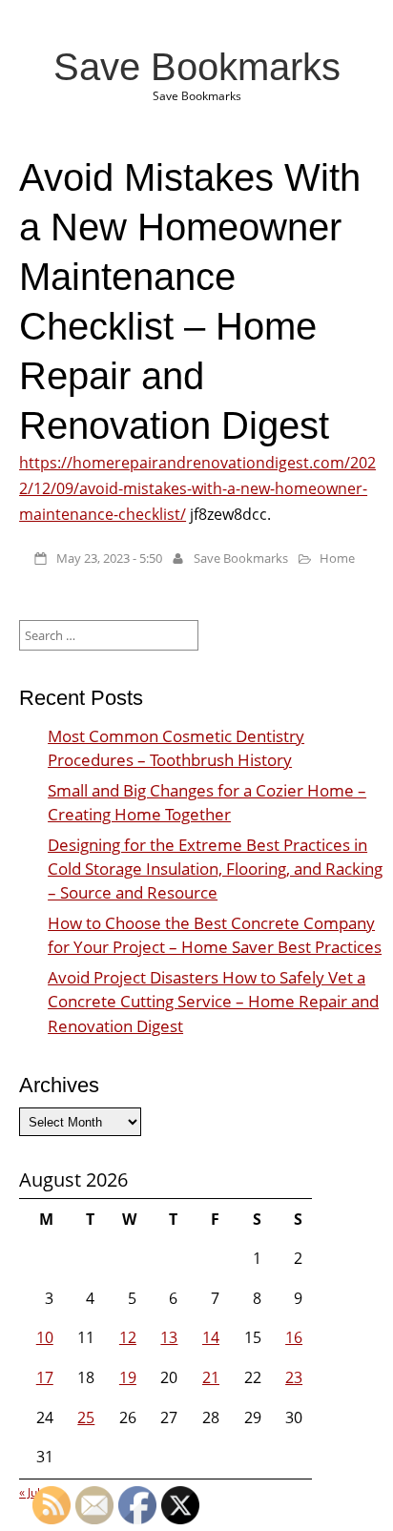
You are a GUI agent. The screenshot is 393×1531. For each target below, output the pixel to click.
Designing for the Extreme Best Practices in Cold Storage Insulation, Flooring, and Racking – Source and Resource (215, 868)
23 (293, 1377)
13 (168, 1337)
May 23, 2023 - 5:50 (109, 558)
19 (127, 1377)
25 (85, 1417)
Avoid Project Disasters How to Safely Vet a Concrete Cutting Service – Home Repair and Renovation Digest (213, 1001)
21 (210, 1377)
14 (210, 1337)
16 (293, 1337)
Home (337, 558)
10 (44, 1337)
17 (44, 1377)
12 (127, 1337)
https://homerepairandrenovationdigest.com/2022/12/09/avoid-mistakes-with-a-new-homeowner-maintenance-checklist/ (197, 488)
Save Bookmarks (197, 67)
